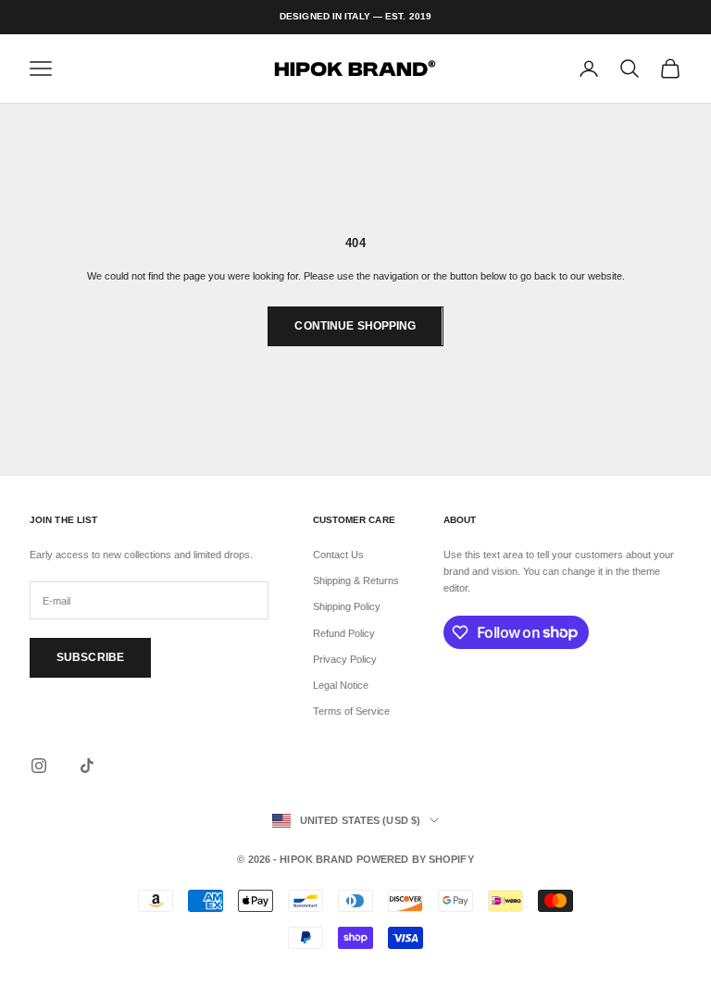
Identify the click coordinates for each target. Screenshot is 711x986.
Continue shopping (355, 325)
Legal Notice (340, 685)
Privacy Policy (345, 659)
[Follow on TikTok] (87, 765)
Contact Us (338, 554)
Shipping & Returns (356, 580)
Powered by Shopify (415, 859)
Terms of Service (351, 711)
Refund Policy (344, 633)
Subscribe (90, 657)
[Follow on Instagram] (39, 765)
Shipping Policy (346, 606)
